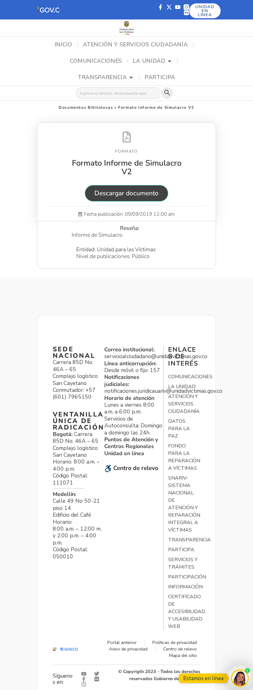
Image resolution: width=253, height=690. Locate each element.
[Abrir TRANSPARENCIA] (131, 77)
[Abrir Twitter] (98, 673)
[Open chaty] (240, 678)
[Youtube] (177, 7)
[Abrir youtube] (85, 673)
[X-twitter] (169, 7)
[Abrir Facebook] (85, 679)
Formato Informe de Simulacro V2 (126, 167)
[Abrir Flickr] (98, 679)
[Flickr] (186, 12)
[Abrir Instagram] (85, 684)
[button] (48, 10)
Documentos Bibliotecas (86, 107)
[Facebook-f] (160, 7)
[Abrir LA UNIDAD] (169, 61)
